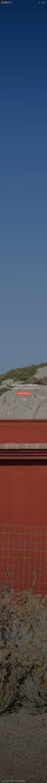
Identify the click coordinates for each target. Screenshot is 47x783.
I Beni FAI (12, 780)
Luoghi (7, 780)
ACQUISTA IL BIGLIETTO (23, 393)
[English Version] (23, 400)
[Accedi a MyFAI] (43, 3)
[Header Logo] (7, 2)
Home (3, 780)
